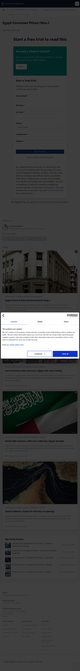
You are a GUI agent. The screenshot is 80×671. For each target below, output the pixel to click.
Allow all (65, 354)
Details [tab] (40, 321)
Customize (38, 354)
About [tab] (66, 321)
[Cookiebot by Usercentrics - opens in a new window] (68, 315)
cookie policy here (17, 345)
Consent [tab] (14, 321)
